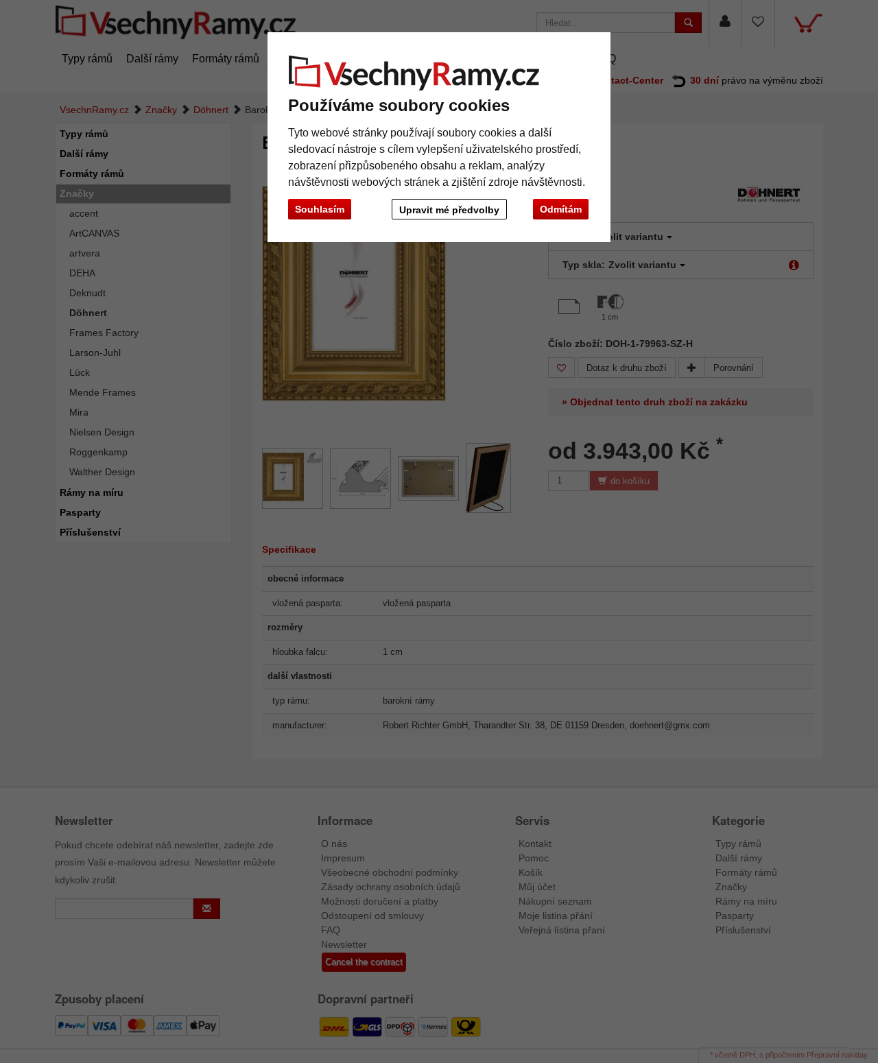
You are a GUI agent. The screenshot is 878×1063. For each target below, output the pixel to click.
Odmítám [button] (561, 209)
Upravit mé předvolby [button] (449, 209)
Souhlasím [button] (319, 209)
